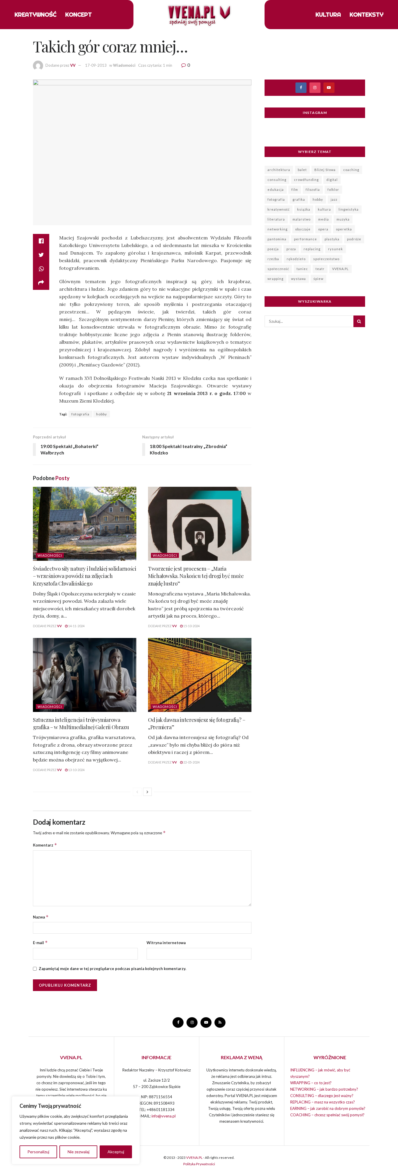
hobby (101, 414)
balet (302, 170)
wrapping (275, 279)
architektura (278, 170)
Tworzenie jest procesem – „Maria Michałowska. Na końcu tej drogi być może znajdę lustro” (196, 576)
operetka (344, 229)
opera (323, 229)
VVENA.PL (340, 269)
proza (291, 249)
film (294, 189)
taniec (302, 269)
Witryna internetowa (166, 942)
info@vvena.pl (164, 1116)
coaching (351, 170)
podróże (354, 239)
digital (332, 179)
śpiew (318, 279)
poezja (273, 249)
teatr (320, 269)
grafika (299, 199)
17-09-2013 (96, 65)
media (323, 219)
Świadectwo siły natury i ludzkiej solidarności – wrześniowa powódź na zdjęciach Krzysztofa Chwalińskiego (84, 576)
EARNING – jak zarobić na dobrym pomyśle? (327, 1108)
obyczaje (303, 229)
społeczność (278, 269)
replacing (312, 249)
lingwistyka (349, 209)
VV (72, 65)
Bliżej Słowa (325, 170)
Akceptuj (116, 1151)
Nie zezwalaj (78, 1151)
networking (277, 229)
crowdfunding (306, 179)
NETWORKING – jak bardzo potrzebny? (324, 1089)
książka (303, 209)
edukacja (275, 189)
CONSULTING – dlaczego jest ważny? (321, 1095)
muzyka (343, 219)
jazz (334, 199)
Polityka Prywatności (199, 1164)
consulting (276, 179)
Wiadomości (124, 65)
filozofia (313, 189)
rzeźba (273, 259)
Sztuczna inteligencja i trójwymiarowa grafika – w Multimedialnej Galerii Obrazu (81, 723)
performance (305, 239)
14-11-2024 (76, 626)
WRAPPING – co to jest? (311, 1082)
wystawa (298, 279)
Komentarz (45, 845)
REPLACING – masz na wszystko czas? (322, 1102)
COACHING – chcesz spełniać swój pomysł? (327, 1114)
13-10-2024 (76, 770)
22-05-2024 (191, 762)
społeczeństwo (326, 259)
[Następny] (147, 792)
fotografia (80, 414)
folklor (333, 189)
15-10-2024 (191, 626)
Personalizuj (38, 1151)
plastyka (332, 239)
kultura (324, 209)
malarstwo (302, 219)
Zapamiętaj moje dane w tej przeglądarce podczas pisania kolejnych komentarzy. (112, 968)
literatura (276, 219)
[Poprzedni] (137, 792)
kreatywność (278, 209)
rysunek (335, 249)
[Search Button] (359, 321)
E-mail (40, 942)
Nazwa (41, 917)
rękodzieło (296, 259)
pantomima (276, 239)
